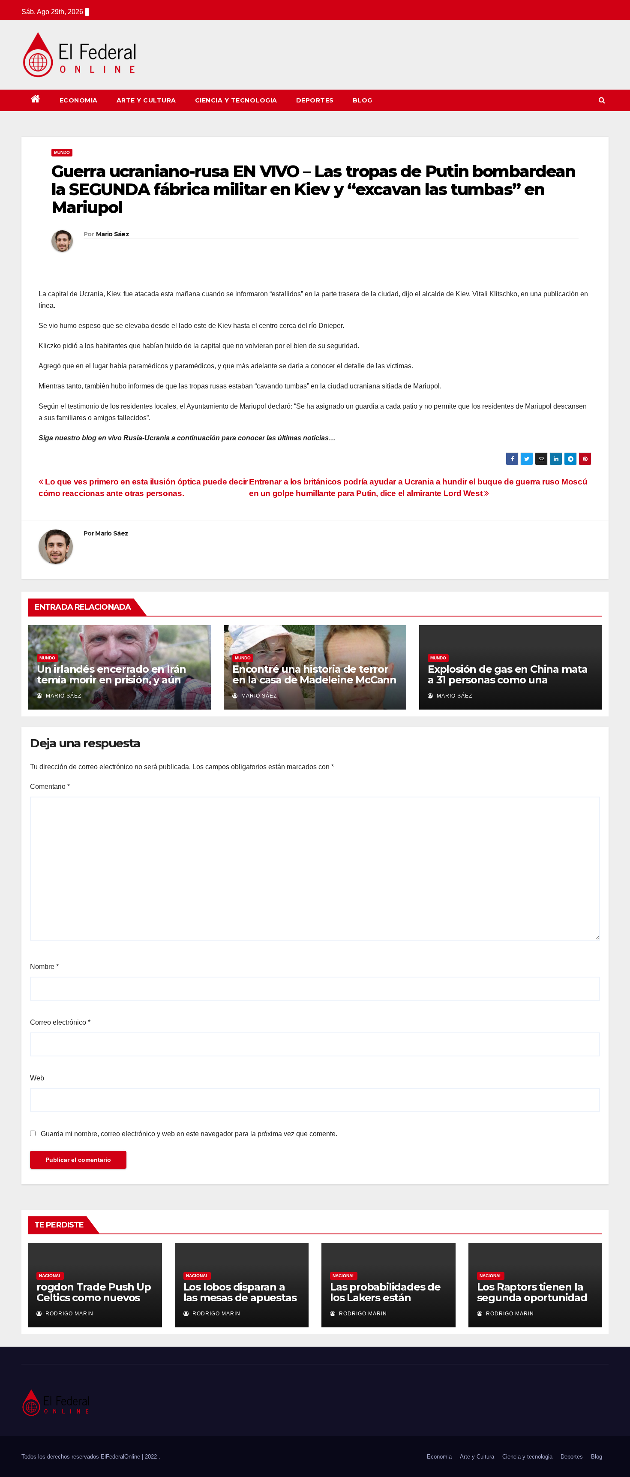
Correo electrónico (60, 1022)
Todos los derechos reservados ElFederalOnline (81, 1456)
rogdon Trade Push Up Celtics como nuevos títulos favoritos (93, 1298)
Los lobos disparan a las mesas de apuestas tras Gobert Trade (240, 1298)
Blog (362, 100)
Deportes (315, 100)
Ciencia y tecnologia (236, 100)
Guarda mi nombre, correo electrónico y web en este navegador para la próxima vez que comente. (189, 1133)
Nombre (44, 966)
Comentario (50, 786)
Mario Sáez (112, 234)
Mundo (62, 152)
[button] (602, 100)
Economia (79, 100)
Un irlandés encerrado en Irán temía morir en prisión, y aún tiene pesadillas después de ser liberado (116, 685)
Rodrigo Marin (68, 1314)
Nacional (50, 1275)
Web (37, 1078)
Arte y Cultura (146, 100)
